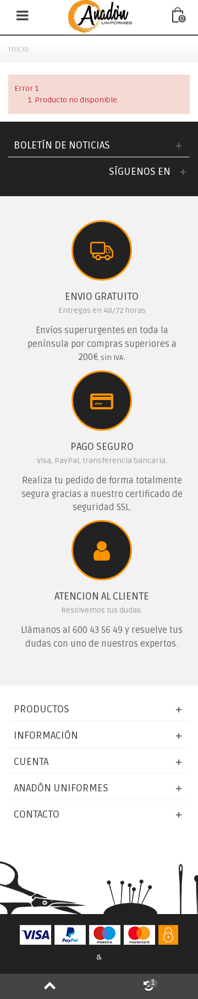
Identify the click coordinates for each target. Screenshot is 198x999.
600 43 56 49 (98, 630)
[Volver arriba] (49, 986)
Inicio (18, 49)
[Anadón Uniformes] (100, 16)
